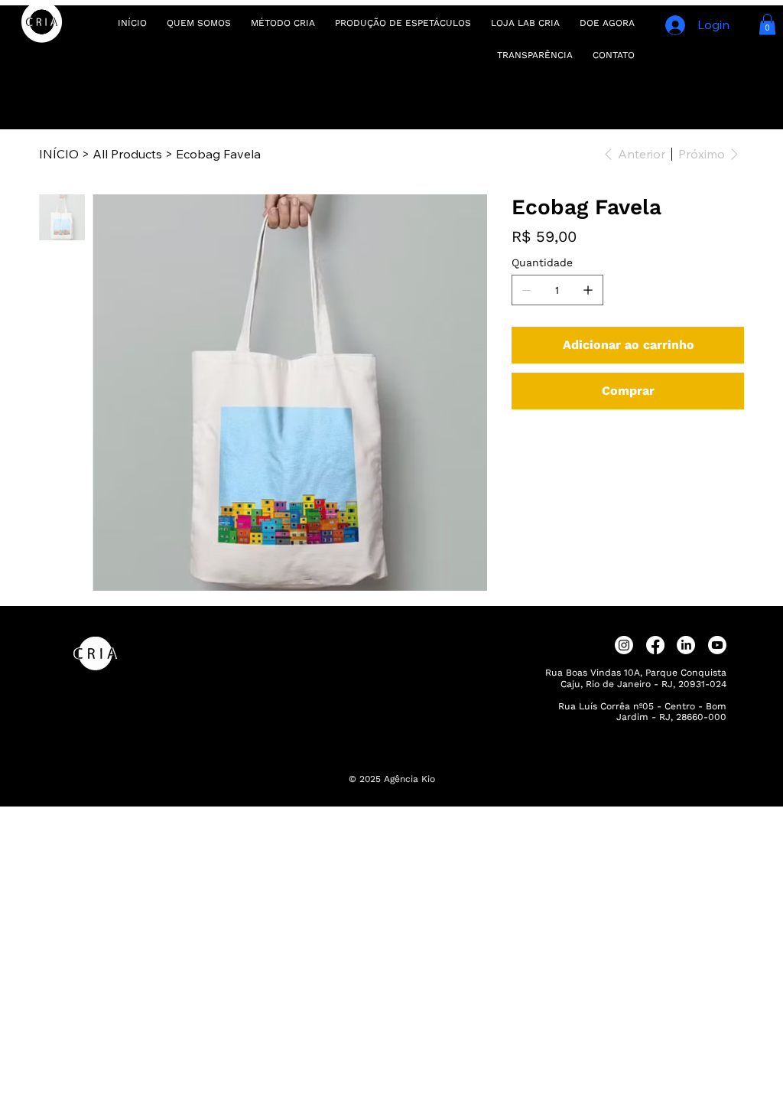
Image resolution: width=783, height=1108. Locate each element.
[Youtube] (717, 645)
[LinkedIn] (686, 645)
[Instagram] (624, 645)
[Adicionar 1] (588, 290)
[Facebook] (655, 645)
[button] (767, 24)
